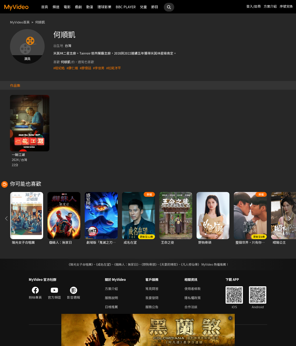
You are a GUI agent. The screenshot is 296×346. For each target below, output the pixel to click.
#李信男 (98, 68)
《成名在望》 (103, 264)
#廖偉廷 (85, 68)
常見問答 (151, 288)
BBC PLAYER (126, 6)
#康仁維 (72, 68)
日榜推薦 (111, 307)
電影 (67, 6)
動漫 (89, 6)
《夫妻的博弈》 (169, 264)
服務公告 (151, 307)
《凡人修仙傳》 (191, 264)
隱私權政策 (192, 297)
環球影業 (104, 6)
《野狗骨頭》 (149, 264)
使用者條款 (192, 288)
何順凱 (40, 22)
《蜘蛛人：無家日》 (126, 264)
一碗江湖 (18, 154)
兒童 (143, 6)
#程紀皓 (59, 68)
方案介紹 (270, 6)
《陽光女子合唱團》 (80, 264)
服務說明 (111, 297)
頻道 (55, 6)
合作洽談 (190, 307)
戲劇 (78, 6)
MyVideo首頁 (20, 22)
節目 (154, 6)
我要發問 (151, 297)
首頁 (44, 6)
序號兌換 (286, 6)
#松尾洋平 (113, 68)
